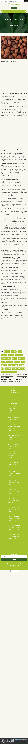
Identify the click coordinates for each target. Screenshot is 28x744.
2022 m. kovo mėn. (14, 505)
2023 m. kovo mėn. (14, 480)
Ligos (14, 397)
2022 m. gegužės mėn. (14, 500)
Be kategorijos (14, 392)
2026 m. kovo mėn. (14, 410)
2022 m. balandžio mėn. (14, 502)
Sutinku (16, 739)
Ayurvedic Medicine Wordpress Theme (13, 563)
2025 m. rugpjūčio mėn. (14, 426)
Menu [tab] (14, 7)
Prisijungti (14, 550)
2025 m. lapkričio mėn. (14, 419)
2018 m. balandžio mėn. (14, 541)
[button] (27, 1)
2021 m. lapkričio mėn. (14, 514)
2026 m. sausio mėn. (14, 415)
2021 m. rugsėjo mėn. (14, 518)
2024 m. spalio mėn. (14, 448)
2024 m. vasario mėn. (14, 460)
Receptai (14, 399)
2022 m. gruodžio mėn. (14, 487)
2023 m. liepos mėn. (14, 475)
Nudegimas (21, 358)
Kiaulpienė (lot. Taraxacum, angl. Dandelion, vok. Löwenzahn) (20, 376)
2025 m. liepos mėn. (14, 428)
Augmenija (21, 23)
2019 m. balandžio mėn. (14, 525)
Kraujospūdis (19, 355)
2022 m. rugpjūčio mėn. (14, 496)
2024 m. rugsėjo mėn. (14, 451)
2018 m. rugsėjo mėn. (14, 534)
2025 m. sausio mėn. (14, 442)
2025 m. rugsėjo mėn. (14, 424)
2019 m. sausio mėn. (14, 527)
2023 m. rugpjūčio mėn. (14, 473)
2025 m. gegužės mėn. (14, 433)
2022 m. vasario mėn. (14, 507)
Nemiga (14, 358)
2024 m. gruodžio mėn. (14, 444)
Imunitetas (11, 355)
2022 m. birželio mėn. (14, 498)
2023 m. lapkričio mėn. (14, 466)
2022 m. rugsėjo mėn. (14, 493)
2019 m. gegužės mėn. (14, 523)
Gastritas (14, 351)
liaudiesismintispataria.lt (9, 23)
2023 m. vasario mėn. (14, 482)
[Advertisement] (14, 77)
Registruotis (14, 547)
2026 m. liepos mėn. (14, 406)
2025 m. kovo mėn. (14, 437)
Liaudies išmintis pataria (14, 394)
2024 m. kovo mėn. (14, 457)
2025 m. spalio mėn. (14, 421)
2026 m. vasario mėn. (14, 412)
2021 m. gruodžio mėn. (14, 511)
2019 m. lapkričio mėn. (14, 520)
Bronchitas (7, 351)
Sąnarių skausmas (12, 365)
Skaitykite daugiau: (23, 739)
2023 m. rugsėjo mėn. (14, 471)
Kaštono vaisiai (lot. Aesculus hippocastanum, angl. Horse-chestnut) (7, 376)
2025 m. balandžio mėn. (14, 435)
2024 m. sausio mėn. (14, 462)
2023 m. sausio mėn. (14, 484)
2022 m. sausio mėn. (14, 509)
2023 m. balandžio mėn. (14, 478)
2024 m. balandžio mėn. (14, 455)
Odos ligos (16, 361)
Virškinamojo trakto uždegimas (9, 372)
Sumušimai (8, 368)
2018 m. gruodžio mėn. (14, 529)
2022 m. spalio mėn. (14, 491)
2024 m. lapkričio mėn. (14, 446)
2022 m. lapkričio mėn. (14, 489)
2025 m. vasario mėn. (14, 439)
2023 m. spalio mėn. (14, 469)
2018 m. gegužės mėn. (14, 538)
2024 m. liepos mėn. (14, 453)
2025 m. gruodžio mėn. (14, 417)
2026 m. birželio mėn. (14, 408)
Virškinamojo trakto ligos (19, 368)
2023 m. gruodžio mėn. (14, 464)
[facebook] (14, 568)
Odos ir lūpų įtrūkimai (7, 361)
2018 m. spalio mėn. (14, 532)
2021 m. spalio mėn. (14, 516)
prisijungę (4, 381)
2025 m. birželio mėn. (14, 430)
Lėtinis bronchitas (6, 358)
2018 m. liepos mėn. (14, 536)
